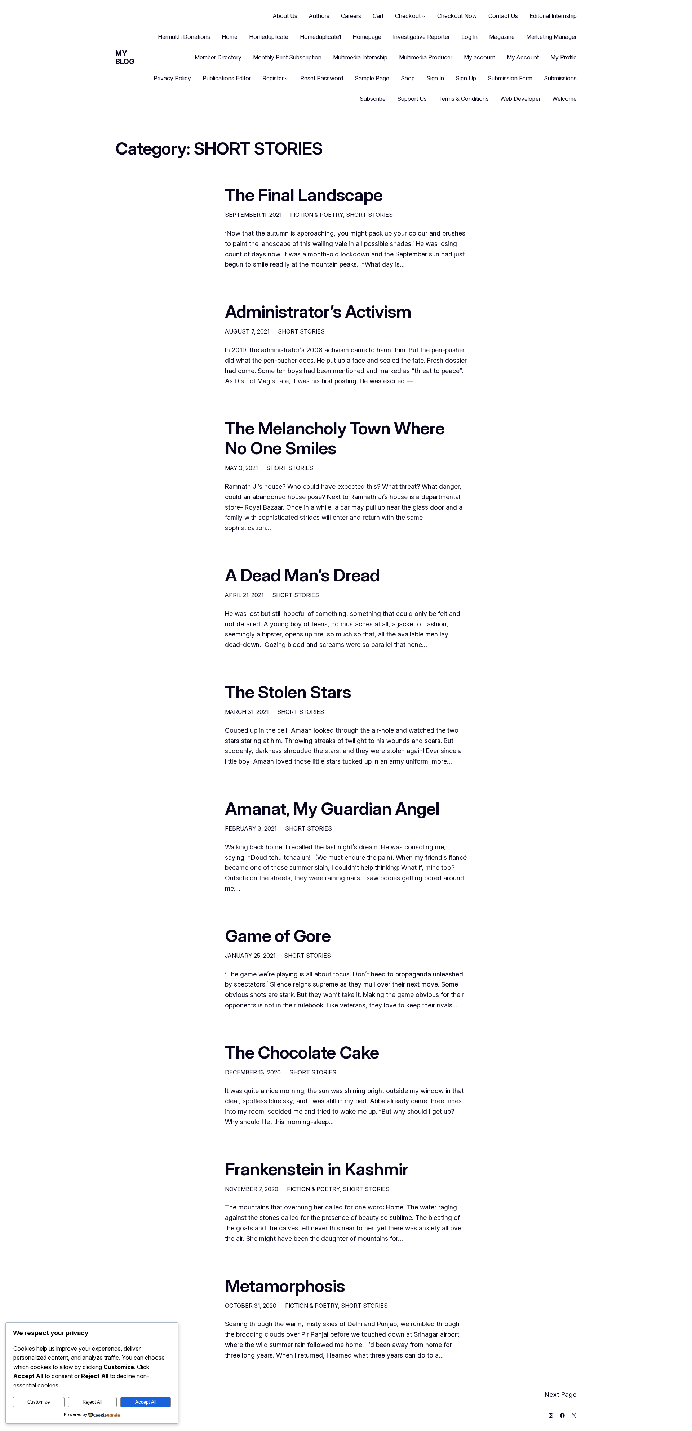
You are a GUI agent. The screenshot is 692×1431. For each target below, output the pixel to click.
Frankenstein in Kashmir (316, 1169)
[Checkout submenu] (424, 16)
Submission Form (510, 78)
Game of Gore (278, 935)
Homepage (366, 36)
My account (479, 57)
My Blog (124, 57)
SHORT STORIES (369, 214)
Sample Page (372, 78)
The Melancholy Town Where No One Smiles (334, 438)
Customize (38, 1402)
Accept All (145, 1402)
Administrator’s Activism (318, 311)
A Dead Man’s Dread (302, 575)
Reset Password (321, 78)
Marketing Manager (551, 36)
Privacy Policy (172, 78)
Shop (408, 78)
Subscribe (373, 98)
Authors (319, 15)
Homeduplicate (268, 36)
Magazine (502, 36)
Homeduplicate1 (320, 36)
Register (273, 78)
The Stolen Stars (288, 692)
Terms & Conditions (463, 98)
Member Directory (218, 57)
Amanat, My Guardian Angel (332, 808)
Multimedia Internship (360, 57)
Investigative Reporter (421, 36)
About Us (285, 15)
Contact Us (503, 15)
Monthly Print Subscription (287, 57)
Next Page (561, 1394)
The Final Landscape (303, 195)
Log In (469, 36)
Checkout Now (457, 15)
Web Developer (520, 98)
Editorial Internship (553, 15)
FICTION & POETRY (316, 214)
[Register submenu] (287, 78)
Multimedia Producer (425, 57)
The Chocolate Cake (302, 1052)
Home (230, 36)
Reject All (92, 1402)
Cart (378, 15)
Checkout (408, 15)
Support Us (412, 98)
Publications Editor (227, 78)
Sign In (435, 78)
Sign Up (466, 78)
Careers (351, 15)
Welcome (564, 98)
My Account (523, 57)
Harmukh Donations (184, 36)
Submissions (560, 78)
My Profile (563, 57)
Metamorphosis (285, 1286)
